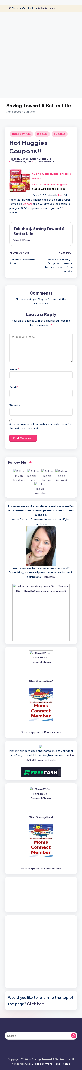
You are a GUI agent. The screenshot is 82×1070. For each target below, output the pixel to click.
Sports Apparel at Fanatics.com (41, 732)
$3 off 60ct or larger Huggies (49, 184)
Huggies (59, 133)
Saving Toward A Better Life (38, 105)
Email (13, 387)
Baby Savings (21, 133)
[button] (21, 240)
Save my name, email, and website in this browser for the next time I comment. (40, 426)
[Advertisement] (41, 55)
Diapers (42, 133)
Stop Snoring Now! (41, 681)
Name (14, 369)
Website (15, 405)
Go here (27, 203)
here (60, 195)
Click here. (36, 1004)
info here (49, 577)
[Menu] (75, 108)
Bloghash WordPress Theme (51, 1063)
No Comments (46, 161)
